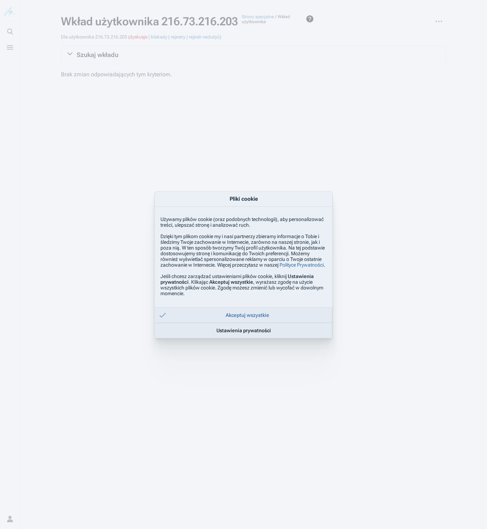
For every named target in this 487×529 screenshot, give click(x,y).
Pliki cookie (244, 199)
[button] (243, 315)
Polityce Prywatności (302, 265)
